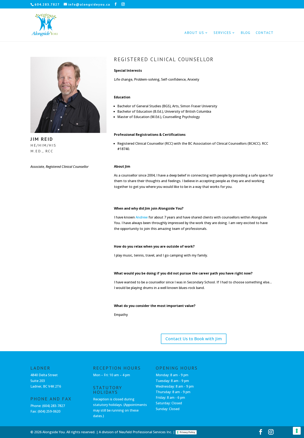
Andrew (142, 217)
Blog (245, 33)
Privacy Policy (187, 432)
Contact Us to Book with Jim (193, 338)
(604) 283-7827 (53, 405)
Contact (265, 33)
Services (222, 33)
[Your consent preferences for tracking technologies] (297, 431)
